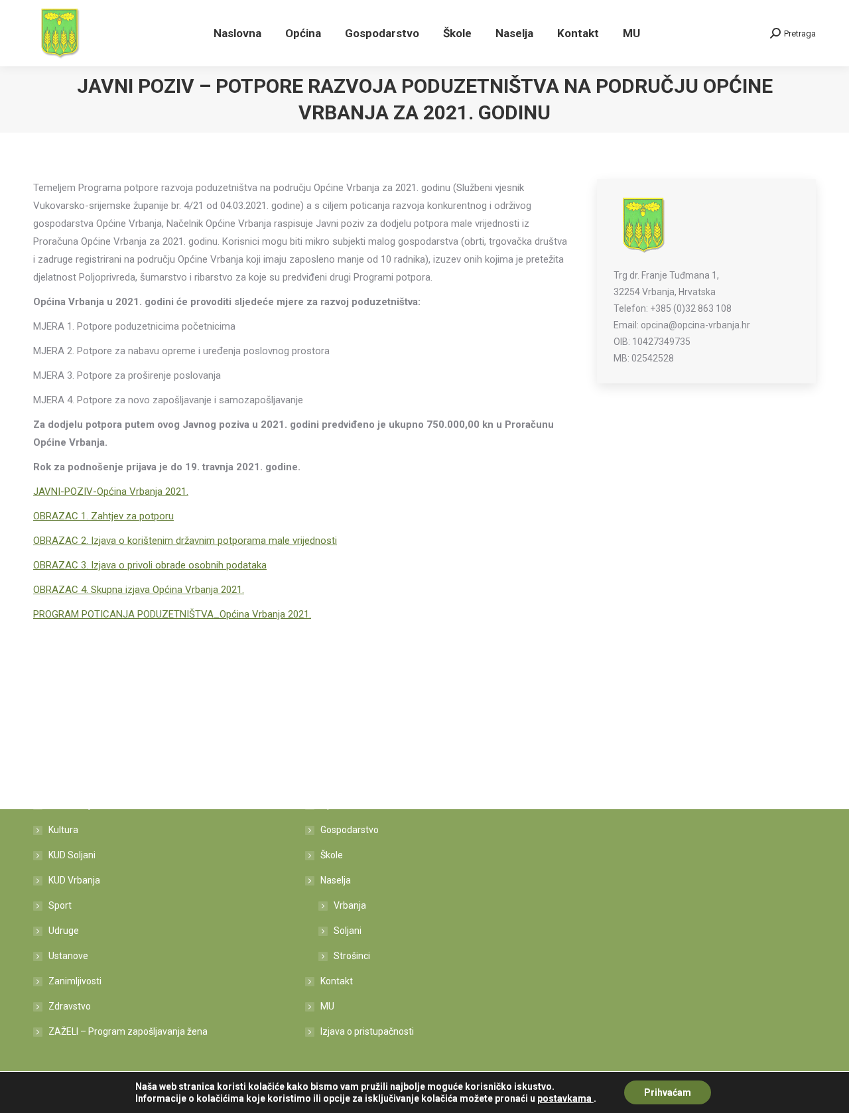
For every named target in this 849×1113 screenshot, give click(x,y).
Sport (60, 905)
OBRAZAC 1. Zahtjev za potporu (103, 516)
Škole (331, 855)
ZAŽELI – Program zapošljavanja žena (128, 1031)
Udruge (63, 930)
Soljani (347, 930)
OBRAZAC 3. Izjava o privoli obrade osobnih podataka (150, 565)
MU (327, 1006)
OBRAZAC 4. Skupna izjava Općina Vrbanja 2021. (138, 590)
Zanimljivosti (74, 981)
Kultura (63, 829)
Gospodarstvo (349, 829)
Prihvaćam (667, 1092)
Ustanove (68, 955)
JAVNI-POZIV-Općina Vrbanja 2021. (110, 491)
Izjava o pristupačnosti (367, 1031)
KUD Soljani (72, 855)
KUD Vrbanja (74, 880)
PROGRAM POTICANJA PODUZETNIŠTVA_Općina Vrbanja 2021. (172, 614)
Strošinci (352, 955)
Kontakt (336, 981)
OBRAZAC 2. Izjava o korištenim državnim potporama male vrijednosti (185, 541)
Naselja (335, 880)
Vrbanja (350, 905)
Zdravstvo (69, 1006)
